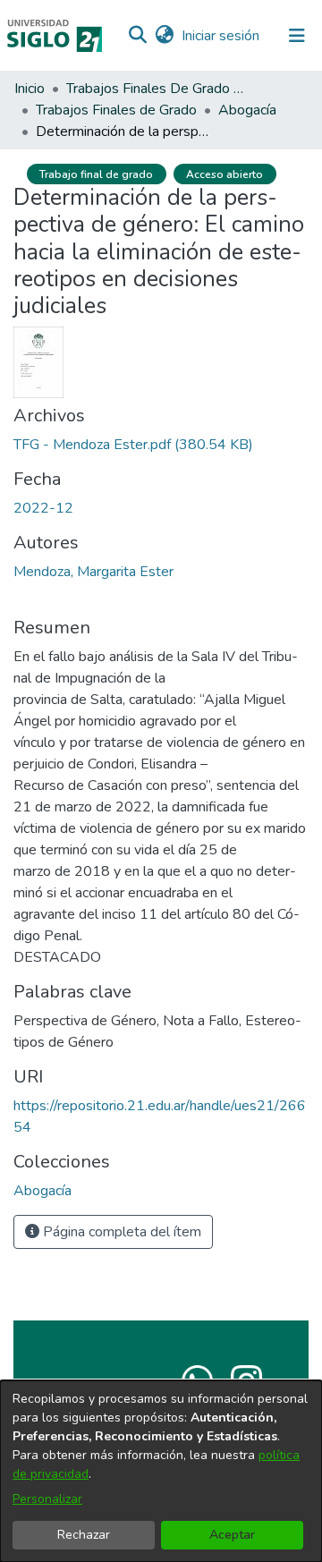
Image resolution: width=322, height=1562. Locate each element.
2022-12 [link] (43, 508)
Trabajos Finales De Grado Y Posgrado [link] (155, 88)
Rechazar (83, 1534)
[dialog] (161, 1471)
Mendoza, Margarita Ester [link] (93, 572)
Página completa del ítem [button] (120, 1232)
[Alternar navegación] (297, 36)
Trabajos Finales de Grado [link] (116, 110)
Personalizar (47, 1498)
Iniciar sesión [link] (221, 36)
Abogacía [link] (247, 110)
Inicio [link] (29, 88)
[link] (133, 444)
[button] (137, 36)
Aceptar (232, 1534)
